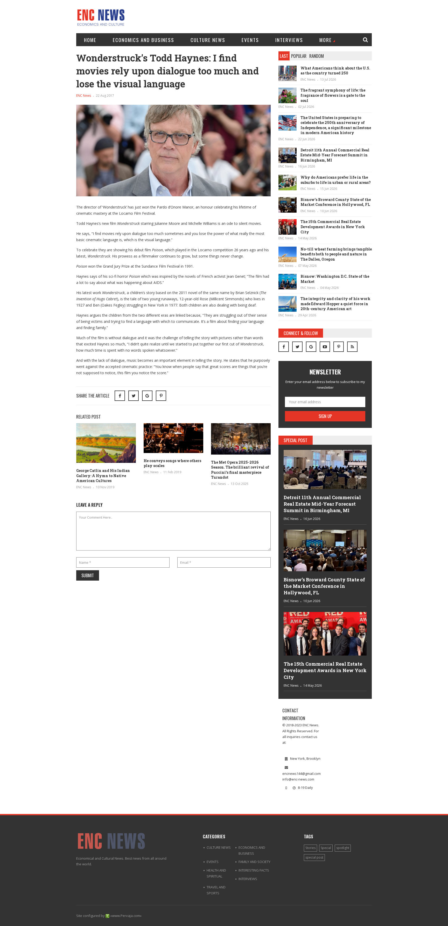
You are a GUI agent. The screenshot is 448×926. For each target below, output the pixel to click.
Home (90, 39)
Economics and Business (143, 39)
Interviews (289, 39)
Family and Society (254, 861)
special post (314, 857)
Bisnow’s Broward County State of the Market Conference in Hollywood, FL (335, 202)
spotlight (342, 848)
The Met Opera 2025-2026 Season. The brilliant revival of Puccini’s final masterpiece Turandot (240, 470)
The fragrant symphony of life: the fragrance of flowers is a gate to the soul (332, 95)
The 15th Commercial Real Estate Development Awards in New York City (332, 226)
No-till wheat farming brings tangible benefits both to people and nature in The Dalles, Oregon (336, 254)
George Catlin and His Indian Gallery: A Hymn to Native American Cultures (103, 475)
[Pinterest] (161, 396)
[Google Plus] (311, 347)
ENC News (83, 95)
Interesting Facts (254, 870)
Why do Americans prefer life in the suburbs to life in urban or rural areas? (335, 180)
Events (250, 39)
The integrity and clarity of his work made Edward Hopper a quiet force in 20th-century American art (335, 303)
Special (326, 848)
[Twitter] (297, 347)
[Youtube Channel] (325, 347)
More (325, 39)
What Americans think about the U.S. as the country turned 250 (335, 71)
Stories (310, 848)
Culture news (208, 39)
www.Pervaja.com (126, 915)
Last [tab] (284, 56)
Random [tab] (316, 56)
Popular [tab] (298, 56)
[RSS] (352, 347)
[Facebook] (283, 347)
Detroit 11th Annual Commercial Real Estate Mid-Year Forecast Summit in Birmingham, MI (334, 155)
